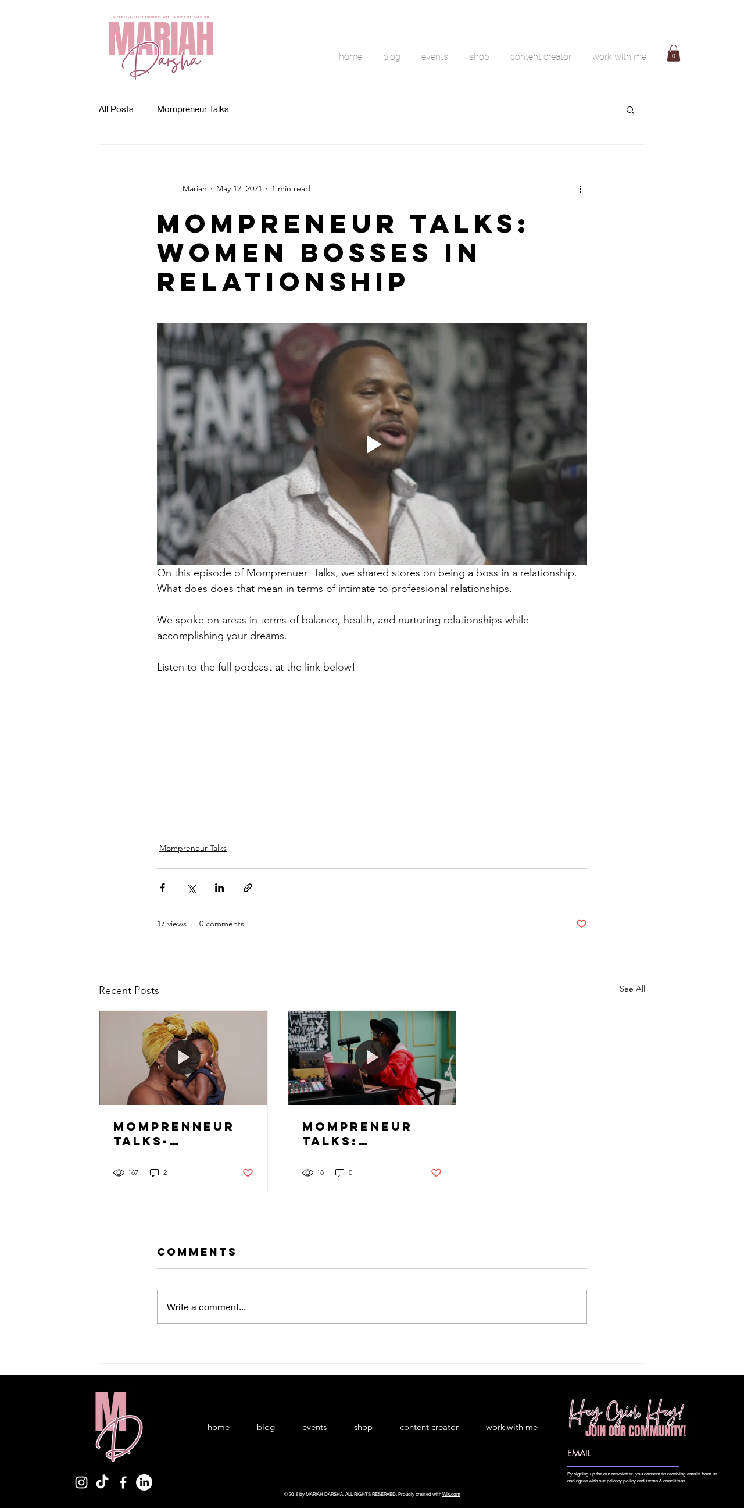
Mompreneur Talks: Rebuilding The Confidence (368, 1133)
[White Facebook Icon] (123, 1482)
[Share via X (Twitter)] (190, 887)
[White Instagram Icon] (81, 1482)
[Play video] (372, 444)
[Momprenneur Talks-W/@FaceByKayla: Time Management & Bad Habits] (183, 1058)
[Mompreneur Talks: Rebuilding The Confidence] (372, 1058)
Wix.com (451, 1494)
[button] (674, 53)
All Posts (116, 109)
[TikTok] (102, 1482)
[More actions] (580, 189)
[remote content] (372, 743)
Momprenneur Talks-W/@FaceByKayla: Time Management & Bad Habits (182, 1133)
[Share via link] (247, 887)
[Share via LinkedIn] (219, 887)
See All (632, 988)
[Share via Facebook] (162, 887)
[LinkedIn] (144, 1482)
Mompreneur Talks (193, 109)
